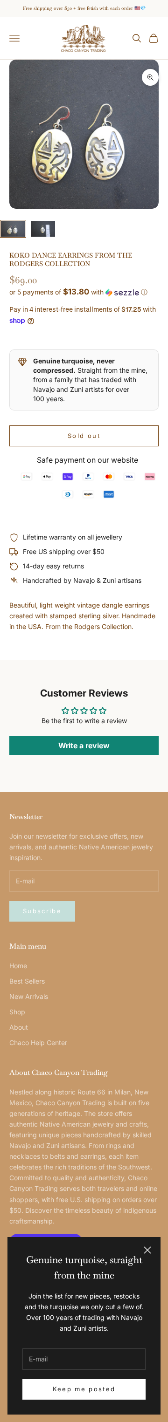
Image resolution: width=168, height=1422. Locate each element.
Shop (17, 1012)
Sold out (84, 435)
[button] (84, 292)
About (18, 1027)
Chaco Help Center (38, 1042)
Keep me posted (84, 1389)
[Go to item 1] (13, 229)
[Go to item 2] (43, 229)
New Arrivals (28, 996)
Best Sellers (27, 981)
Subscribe (42, 911)
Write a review (84, 745)
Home (18, 966)
